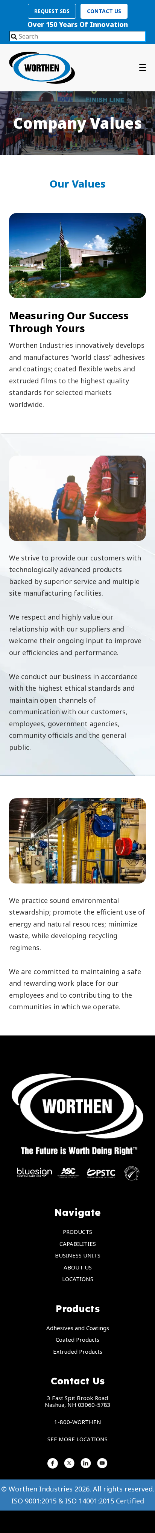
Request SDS (52, 11)
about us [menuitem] (78, 1267)
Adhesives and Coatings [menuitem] (77, 1328)
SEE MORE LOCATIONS (77, 1439)
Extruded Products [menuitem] (77, 1351)
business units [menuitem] (77, 1255)
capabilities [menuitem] (77, 1243)
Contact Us (104, 11)
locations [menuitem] (77, 1279)
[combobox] (77, 36)
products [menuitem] (77, 1231)
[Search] (14, 37)
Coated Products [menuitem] (77, 1339)
